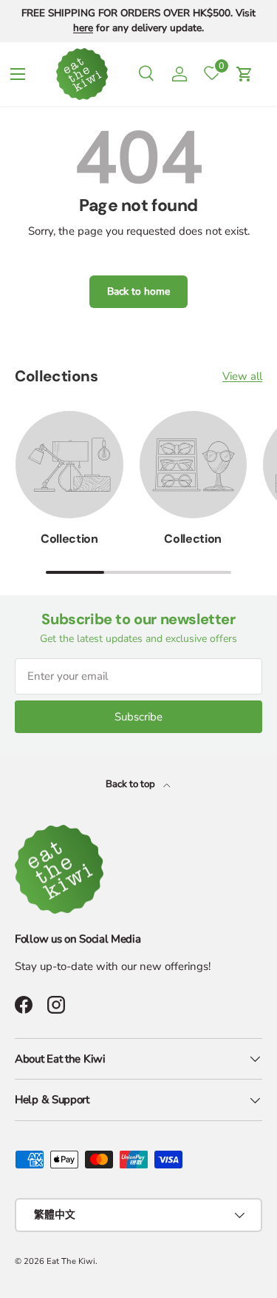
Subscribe (138, 716)
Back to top (131, 784)
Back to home (138, 291)
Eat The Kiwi (71, 1261)
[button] (244, 74)
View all (242, 376)
